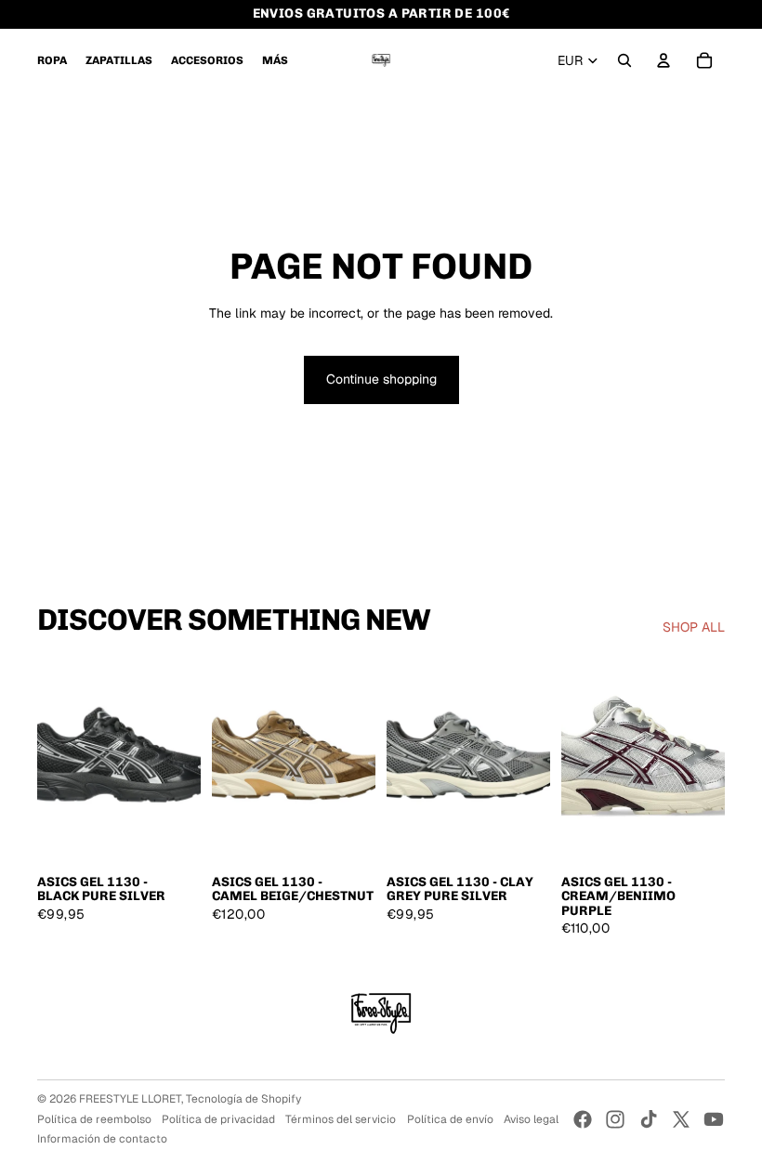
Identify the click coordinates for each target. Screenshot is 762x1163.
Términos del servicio (340, 1119)
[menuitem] (52, 60)
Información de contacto (102, 1138)
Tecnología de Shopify (243, 1098)
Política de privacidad (218, 1119)
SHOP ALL (694, 627)
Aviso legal (531, 1119)
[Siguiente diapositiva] (186, 761)
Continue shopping (381, 379)
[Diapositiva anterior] (51, 761)
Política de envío (450, 1119)
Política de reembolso (94, 1119)
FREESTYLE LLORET (130, 1098)
